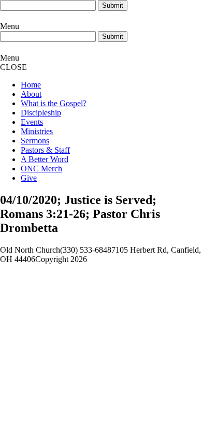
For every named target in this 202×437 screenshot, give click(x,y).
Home (31, 84)
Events (32, 122)
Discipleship (41, 112)
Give (29, 177)
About (31, 94)
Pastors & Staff (45, 149)
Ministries (37, 131)
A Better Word (44, 159)
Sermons (35, 140)
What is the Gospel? (53, 103)
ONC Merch (41, 168)
